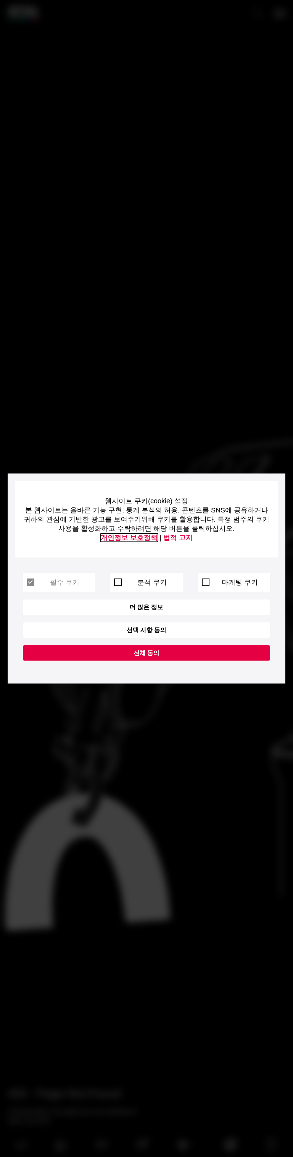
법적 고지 (178, 537)
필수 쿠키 (64, 582)
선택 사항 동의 (146, 630)
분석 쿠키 (152, 582)
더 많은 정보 (146, 607)
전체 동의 (146, 653)
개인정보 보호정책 (129, 537)
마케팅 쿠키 (240, 582)
